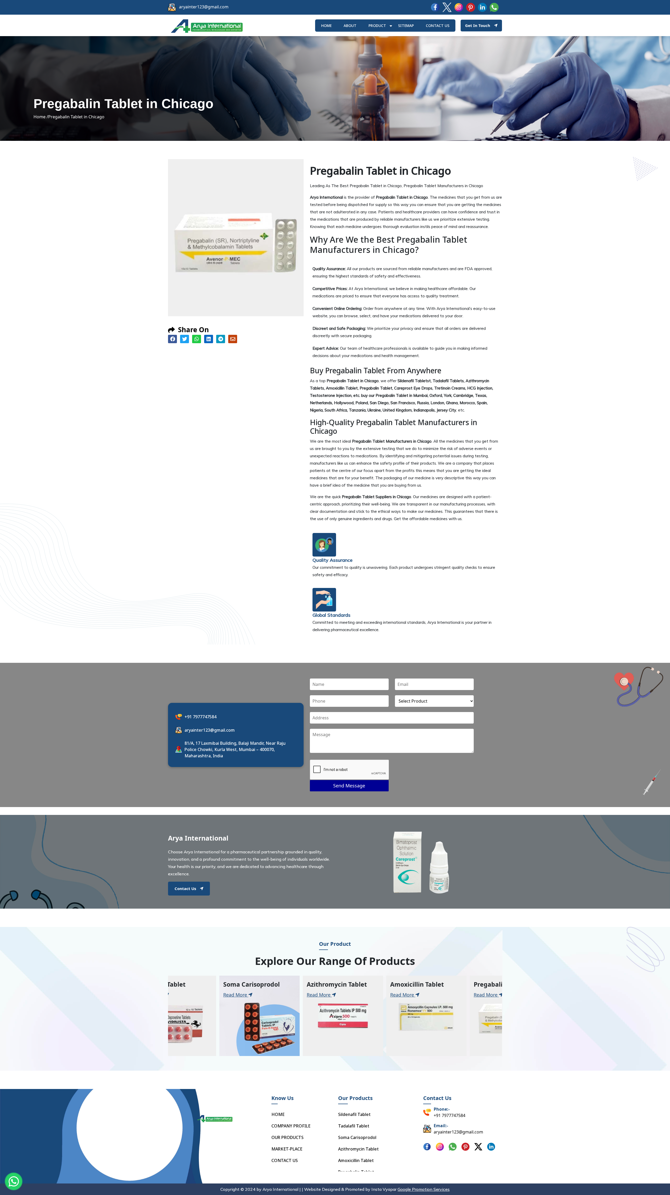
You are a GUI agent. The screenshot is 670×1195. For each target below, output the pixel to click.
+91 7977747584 (200, 717)
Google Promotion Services (424, 1189)
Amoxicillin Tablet (356, 1160)
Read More (186, 995)
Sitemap (406, 25)
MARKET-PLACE (286, 1149)
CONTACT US (284, 1160)
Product (377, 25)
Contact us (437, 25)
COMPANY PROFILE (290, 1126)
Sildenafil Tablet (354, 1114)
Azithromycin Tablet (358, 1149)
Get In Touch (477, 25)
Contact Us (185, 888)
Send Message (349, 785)
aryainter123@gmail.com (203, 7)
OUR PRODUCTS (287, 1137)
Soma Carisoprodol (357, 1137)
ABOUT (350, 25)
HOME (326, 25)
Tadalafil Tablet (353, 1126)
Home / (41, 117)
